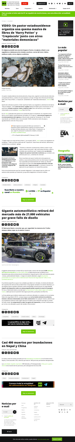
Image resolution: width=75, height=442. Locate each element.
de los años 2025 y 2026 (21, 272)
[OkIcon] (62, 3)
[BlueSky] (60, 3)
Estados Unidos (6, 185)
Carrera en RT (37, 417)
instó (38, 140)
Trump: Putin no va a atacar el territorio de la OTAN (65, 66)
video (6, 114)
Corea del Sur (15, 316)
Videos (23, 410)
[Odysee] (64, 410)
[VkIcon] (49, 3)
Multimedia (52, 8)
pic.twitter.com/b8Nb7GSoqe (18, 132)
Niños (34, 316)
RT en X (9, 431)
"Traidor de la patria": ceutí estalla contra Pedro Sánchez (64, 84)
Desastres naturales (14, 378)
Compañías (5, 316)
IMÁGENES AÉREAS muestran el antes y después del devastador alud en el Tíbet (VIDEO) (65, 75)
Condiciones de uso (37, 419)
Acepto (64, 114)
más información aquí (43, 439)
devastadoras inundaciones (33, 359)
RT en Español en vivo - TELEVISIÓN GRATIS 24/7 (64, 32)
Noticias (7, 8)
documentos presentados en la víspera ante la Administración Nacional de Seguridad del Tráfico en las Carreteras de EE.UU (26, 277)
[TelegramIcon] (57, 3)
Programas (28, 8)
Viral (17, 8)
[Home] (4, 3)
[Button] (33, 3)
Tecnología (41, 316)
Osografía (64, 150)
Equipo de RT (66, 8)
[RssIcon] (65, 412)
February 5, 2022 (34, 135)
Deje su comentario (28, 200)
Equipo (35, 412)
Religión (35, 185)
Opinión (40, 8)
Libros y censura (18, 185)
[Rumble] (52, 3)
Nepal (33, 378)
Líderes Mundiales (23, 417)
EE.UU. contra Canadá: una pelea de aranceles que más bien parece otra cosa (65, 167)
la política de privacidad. (64, 114)
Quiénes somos (36, 407)
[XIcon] (54, 3)
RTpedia (23, 414)
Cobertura (36, 414)
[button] (65, 24)
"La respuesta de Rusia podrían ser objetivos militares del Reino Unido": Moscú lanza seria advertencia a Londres (65, 57)
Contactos (36, 410)
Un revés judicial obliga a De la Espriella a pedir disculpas (65, 92)
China (4, 378)
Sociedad (43, 185)
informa (49, 99)
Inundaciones (25, 378)
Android (48, 406)
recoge (20, 110)
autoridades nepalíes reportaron (13, 364)
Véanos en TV (41, 3)
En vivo (25, 3)
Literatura (27, 185)
